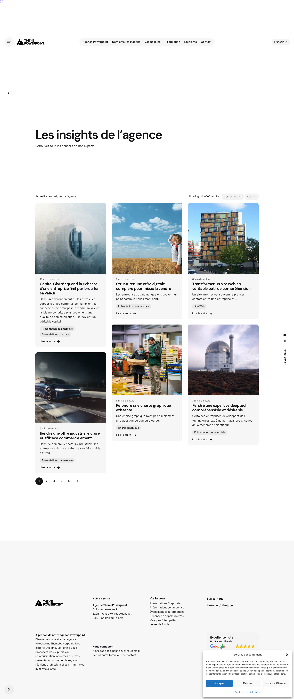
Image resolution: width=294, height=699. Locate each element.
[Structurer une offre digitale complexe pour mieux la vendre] (147, 238)
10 (69, 481)
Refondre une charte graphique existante (143, 408)
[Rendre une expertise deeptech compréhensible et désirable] (223, 360)
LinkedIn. (213, 605)
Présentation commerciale (57, 328)
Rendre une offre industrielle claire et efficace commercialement (70, 435)
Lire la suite (47, 341)
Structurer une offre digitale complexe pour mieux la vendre (143, 286)
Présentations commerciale (167, 607)
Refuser (247, 683)
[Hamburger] (9, 42)
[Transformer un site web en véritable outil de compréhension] (223, 238)
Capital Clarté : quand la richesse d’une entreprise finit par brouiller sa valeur (69, 289)
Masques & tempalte (163, 620)
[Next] (77, 481)
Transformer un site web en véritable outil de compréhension (221, 286)
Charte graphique (128, 427)
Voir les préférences (276, 683)
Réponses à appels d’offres (167, 616)
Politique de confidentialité (247, 692)
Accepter (219, 683)
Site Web (199, 306)
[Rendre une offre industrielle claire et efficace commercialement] (70, 387)
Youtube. (228, 605)
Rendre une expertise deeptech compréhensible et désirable (219, 408)
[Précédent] (9, 93)
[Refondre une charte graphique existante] (147, 360)
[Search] (9, 690)
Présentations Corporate (165, 603)
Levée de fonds (159, 624)
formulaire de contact (122, 655)
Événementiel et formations (167, 611)
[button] (287, 654)
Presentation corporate (55, 334)
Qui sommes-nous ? (105, 609)
